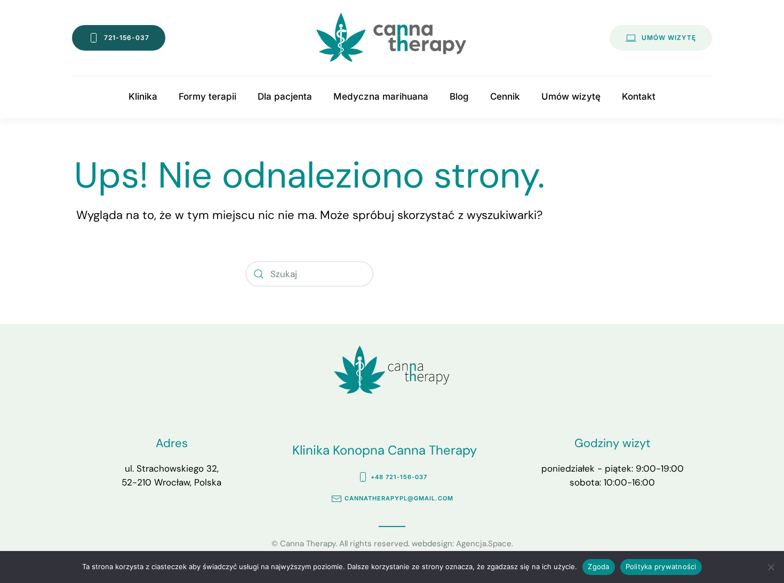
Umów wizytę (669, 38)
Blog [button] (459, 96)
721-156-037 (126, 38)
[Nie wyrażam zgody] (770, 567)
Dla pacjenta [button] (285, 96)
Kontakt (638, 96)
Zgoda (598, 566)
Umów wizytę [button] (571, 96)
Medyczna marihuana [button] (380, 96)
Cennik (505, 96)
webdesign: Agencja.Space (461, 543)
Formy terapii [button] (207, 96)
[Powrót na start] (392, 38)
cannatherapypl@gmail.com (399, 498)
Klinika (143, 96)
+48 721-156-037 (399, 477)
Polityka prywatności (661, 566)
